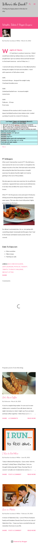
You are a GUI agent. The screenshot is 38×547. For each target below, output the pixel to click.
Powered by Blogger (20, 541)
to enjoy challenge (15, 269)
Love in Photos (8, 509)
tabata (5, 269)
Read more (32, 418)
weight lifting (8, 272)
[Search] (30, 3)
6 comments (13, 418)
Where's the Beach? (14, 4)
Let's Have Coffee (9, 397)
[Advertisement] (19, 346)
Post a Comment (14, 474)
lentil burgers (7, 266)
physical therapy (20, 266)
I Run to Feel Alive (10, 453)
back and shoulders (15, 264)
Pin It (4, 147)
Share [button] (4, 275)
